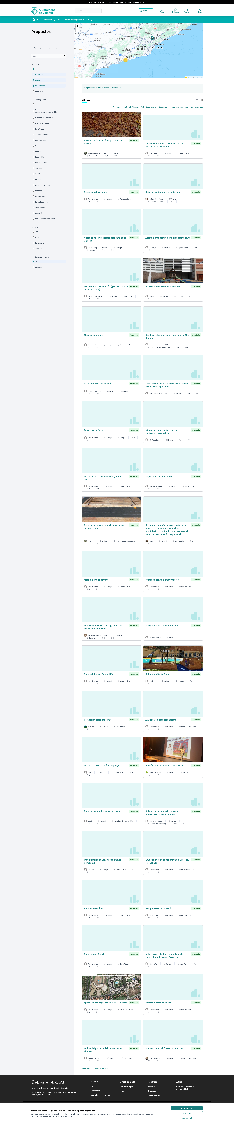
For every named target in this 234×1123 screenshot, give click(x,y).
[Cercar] (98, 10)
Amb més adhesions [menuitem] (148, 107)
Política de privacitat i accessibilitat (185, 1087)
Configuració (187, 1118)
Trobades (152, 1091)
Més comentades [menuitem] (164, 107)
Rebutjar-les (186, 1113)
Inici (93, 1086)
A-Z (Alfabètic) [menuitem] (134, 107)
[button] (35, 64)
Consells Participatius (100, 1095)
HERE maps (198, 77)
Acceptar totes (186, 1108)
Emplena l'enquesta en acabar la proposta (103, 87)
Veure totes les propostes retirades (95, 1068)
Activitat (152, 1086)
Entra (121, 1091)
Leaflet (189, 77)
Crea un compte (126, 1086)
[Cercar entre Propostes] (64, 56)
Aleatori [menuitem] (116, 107)
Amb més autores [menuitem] (196, 107)
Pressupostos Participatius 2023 (72, 19)
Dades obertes (154, 1095)
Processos (47, 19)
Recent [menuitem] (124, 107)
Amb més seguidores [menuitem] (180, 107)
